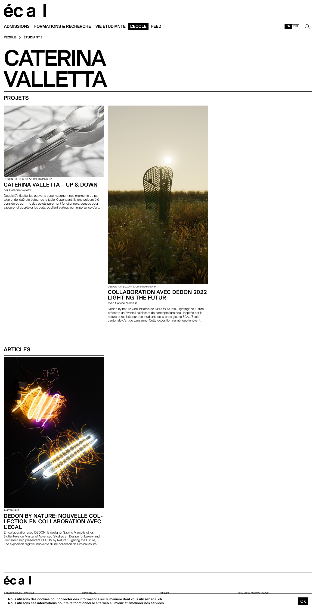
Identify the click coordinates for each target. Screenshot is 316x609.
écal (17, 580)
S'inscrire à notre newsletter (19, 592)
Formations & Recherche (62, 26)
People (10, 37)
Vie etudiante (111, 26)
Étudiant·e (33, 37)
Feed (156, 26)
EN (295, 26)
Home (25, 10)
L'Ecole (138, 26)
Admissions (17, 26)
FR (288, 26)
